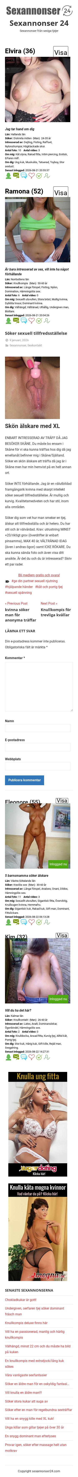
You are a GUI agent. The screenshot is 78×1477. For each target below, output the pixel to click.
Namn (9, 721)
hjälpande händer (20, 587)
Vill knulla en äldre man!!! (23, 1393)
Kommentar (15, 658)
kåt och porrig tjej (50, 587)
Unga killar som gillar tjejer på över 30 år (34, 1427)
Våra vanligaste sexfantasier (26, 1375)
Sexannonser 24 (39, 23)
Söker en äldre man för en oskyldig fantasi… (37, 1384)
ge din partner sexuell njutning (36, 581)
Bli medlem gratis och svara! (39, 575)
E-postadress (15, 740)
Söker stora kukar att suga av (26, 1401)
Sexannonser (18, 345)
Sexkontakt (34, 345)
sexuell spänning (19, 593)
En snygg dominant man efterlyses (30, 1436)
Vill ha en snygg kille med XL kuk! (29, 1419)
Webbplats (13, 759)
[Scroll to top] (70, 1469)
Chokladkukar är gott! (20, 1300)
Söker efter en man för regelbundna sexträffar (38, 1410)
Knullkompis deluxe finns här (26, 1323)
